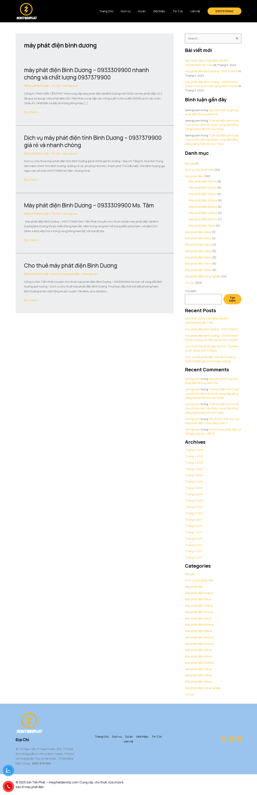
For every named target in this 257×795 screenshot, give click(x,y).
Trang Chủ (106, 11)
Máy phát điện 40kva (198, 251)
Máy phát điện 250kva (203, 200)
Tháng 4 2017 (194, 551)
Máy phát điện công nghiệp (203, 276)
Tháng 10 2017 (194, 513)
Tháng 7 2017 (193, 532)
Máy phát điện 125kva (203, 188)
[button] (224, 11)
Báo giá (190, 163)
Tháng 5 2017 (194, 545)
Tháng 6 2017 (194, 539)
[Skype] (223, 739)
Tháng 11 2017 (194, 507)
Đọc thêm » (31, 112)
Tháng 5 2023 (194, 450)
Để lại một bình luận (36, 86)
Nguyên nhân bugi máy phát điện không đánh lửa (212, 112)
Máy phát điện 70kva (198, 264)
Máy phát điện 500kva (203, 219)
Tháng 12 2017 (194, 500)
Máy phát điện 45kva (198, 257)
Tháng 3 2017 (193, 558)
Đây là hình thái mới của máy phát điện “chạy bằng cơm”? (212, 421)
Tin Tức (178, 11)
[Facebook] (238, 739)
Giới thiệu (159, 11)
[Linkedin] (231, 739)
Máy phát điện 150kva (203, 194)
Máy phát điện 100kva (203, 181)
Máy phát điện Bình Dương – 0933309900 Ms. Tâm (89, 205)
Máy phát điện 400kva (203, 213)
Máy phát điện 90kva (198, 270)
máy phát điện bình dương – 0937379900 (211, 71)
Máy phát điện (194, 176)
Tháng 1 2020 (194, 475)
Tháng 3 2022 (194, 469)
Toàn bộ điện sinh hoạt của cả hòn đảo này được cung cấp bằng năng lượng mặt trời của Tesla (212, 125)
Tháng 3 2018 (194, 488)
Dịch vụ (126, 11)
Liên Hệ (195, 11)
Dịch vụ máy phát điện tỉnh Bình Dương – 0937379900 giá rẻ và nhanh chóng (93, 141)
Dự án (142, 11)
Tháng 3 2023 (194, 463)
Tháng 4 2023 (194, 456)
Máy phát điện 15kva (198, 238)
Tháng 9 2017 (194, 520)
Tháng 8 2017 (194, 526)
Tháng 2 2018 (194, 494)
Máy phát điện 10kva (198, 232)
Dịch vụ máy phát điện (65, 274)
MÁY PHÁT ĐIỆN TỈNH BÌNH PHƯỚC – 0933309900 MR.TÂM (208, 63)
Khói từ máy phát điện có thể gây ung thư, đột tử (213, 431)
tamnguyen (192, 379)
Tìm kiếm (191, 291)
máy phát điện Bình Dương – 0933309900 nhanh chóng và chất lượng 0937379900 (86, 73)
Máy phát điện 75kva (202, 226)
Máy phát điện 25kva (198, 245)
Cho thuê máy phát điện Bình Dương (70, 265)
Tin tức (56, 86)
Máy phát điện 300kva (203, 207)
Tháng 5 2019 (194, 482)
